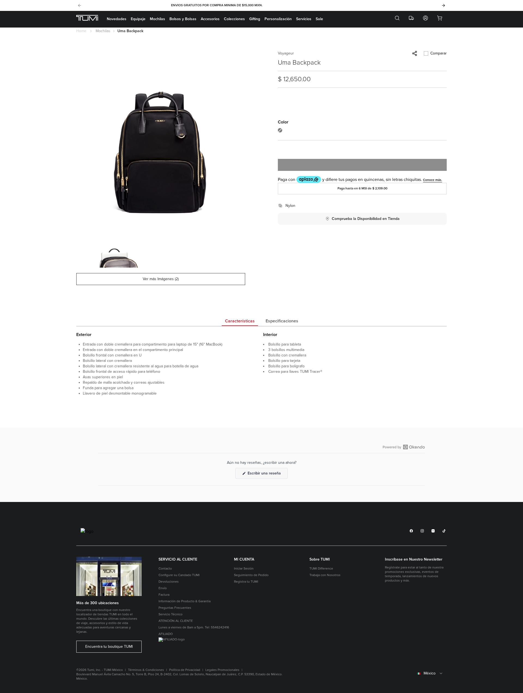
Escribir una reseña (267, 475)
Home (81, 31)
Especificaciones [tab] (282, 321)
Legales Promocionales (222, 670)
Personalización (278, 19)
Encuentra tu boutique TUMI (109, 646)
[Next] (443, 5)
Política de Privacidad (184, 670)
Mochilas (157, 19)
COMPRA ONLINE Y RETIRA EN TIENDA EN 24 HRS (261, 5)
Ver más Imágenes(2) (161, 279)
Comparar (438, 53)
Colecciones (234, 19)
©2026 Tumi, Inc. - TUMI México (99, 670)
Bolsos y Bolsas (182, 19)
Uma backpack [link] (130, 31)
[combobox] (416, 673)
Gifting (254, 19)
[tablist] (261, 321)
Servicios (303, 19)
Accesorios (210, 19)
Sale (319, 19)
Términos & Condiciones (146, 670)
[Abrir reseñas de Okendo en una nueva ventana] (404, 447)
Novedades (116, 19)
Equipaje (138, 19)
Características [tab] (240, 321)
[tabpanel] (261, 375)
